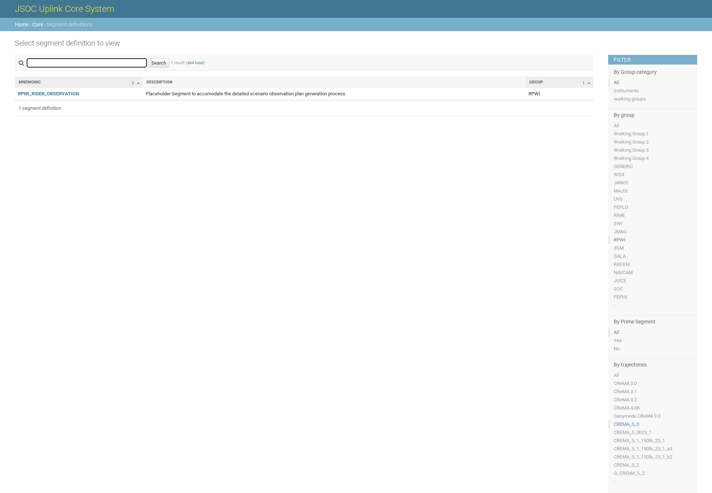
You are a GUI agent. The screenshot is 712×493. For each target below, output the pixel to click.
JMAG (620, 231)
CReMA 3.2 (625, 399)
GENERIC (623, 166)
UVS (618, 199)
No (617, 348)
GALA (620, 256)
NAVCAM (623, 272)
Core (37, 24)
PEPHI (620, 297)
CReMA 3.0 (625, 383)
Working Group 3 (631, 150)
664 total (195, 62)
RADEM (622, 264)
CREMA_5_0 (626, 424)
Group (536, 82)
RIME (619, 215)
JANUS (621, 182)
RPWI (620, 240)
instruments (626, 90)
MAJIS (621, 191)
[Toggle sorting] (138, 82)
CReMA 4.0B (627, 408)
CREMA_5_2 (626, 465)
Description (159, 82)
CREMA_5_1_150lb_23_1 (639, 440)
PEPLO (621, 207)
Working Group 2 (631, 142)
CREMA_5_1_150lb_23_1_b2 (643, 457)
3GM (619, 248)
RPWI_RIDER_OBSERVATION (48, 93)
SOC (618, 289)
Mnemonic (30, 82)
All (616, 82)
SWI (618, 223)
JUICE (620, 280)
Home (22, 24)
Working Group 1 (631, 134)
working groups (630, 99)
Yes (618, 340)
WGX (619, 174)
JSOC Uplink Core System (64, 9)
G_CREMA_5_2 (629, 473)
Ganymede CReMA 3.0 (637, 416)
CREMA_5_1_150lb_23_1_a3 (643, 448)
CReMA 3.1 (625, 391)
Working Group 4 (631, 158)
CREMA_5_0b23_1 (633, 432)
